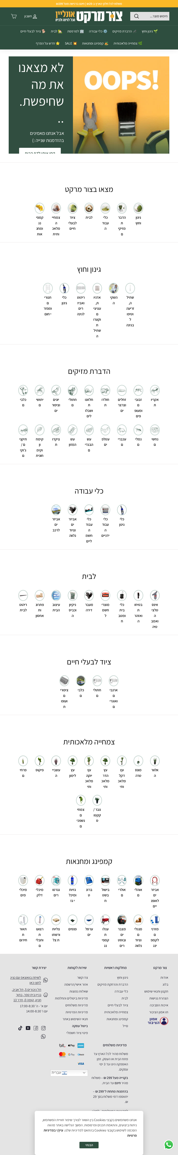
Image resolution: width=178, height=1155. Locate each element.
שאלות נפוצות (78, 991)
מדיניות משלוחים (76, 1005)
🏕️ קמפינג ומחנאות (95, 43)
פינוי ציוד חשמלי (77, 1033)
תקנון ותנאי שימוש (156, 991)
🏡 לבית (56, 31)
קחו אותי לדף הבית (40, 153)
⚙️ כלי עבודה (98, 31)
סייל (125, 1026)
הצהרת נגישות (158, 998)
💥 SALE (71, 43)
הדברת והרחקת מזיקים (112, 984)
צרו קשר (82, 977)
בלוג (165, 984)
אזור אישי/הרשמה (76, 984)
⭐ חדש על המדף (48, 43)
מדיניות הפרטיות (77, 1012)
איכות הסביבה (159, 1005)
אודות (164, 977)
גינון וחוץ (122, 977)
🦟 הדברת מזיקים (124, 31)
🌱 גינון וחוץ (150, 31)
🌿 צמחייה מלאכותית (128, 43)
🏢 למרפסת (75, 31)
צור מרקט (160, 967)
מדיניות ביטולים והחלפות (71, 998)
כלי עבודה (121, 991)
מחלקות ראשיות (115, 967)
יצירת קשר (39, 967)
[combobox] (149, 16)
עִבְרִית (57, 1072)
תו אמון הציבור (158, 1012)
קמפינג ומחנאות (117, 1019)
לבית (125, 998)
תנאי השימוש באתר (75, 1019)
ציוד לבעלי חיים (118, 1005)
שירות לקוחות (77, 967)
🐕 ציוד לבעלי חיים (33, 31)
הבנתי (89, 1145)
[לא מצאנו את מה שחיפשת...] (121, 105)
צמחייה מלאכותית (116, 1012)
